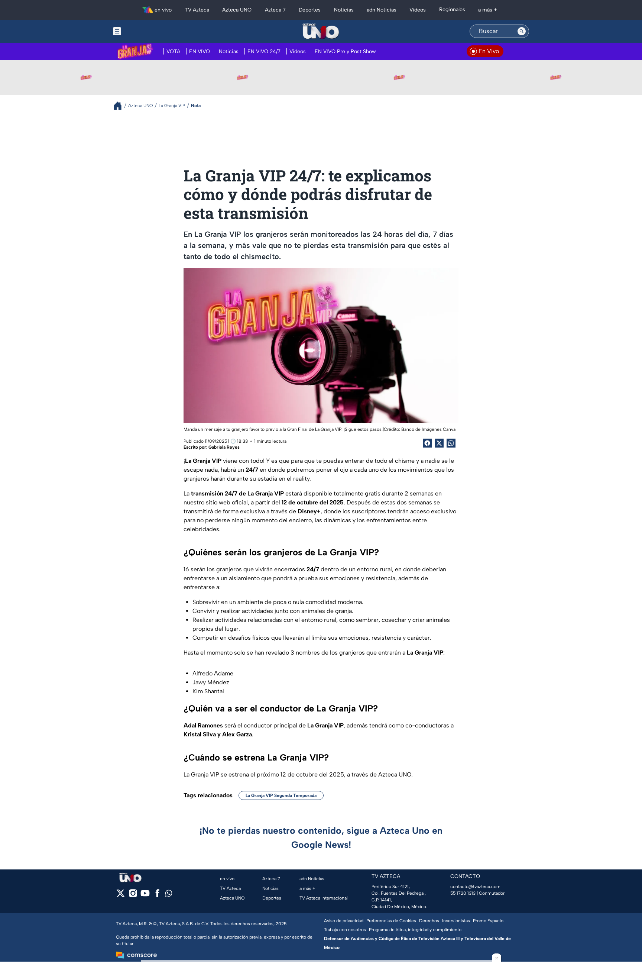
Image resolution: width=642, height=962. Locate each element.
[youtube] (145, 895)
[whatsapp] (168, 894)
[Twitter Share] (439, 443)
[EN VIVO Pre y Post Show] (242, 77)
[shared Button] (451, 443)
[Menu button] (142, 31)
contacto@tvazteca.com (475, 886)
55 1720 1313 (463, 893)
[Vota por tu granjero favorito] (86, 77)
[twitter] (120, 895)
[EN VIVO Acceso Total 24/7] (555, 77)
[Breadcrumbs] (120, 105)
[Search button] (522, 31)
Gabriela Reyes (224, 447)
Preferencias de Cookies (391, 920)
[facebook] (157, 895)
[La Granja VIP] (399, 77)
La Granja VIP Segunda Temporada (281, 795)
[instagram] (132, 895)
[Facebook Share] (427, 443)
